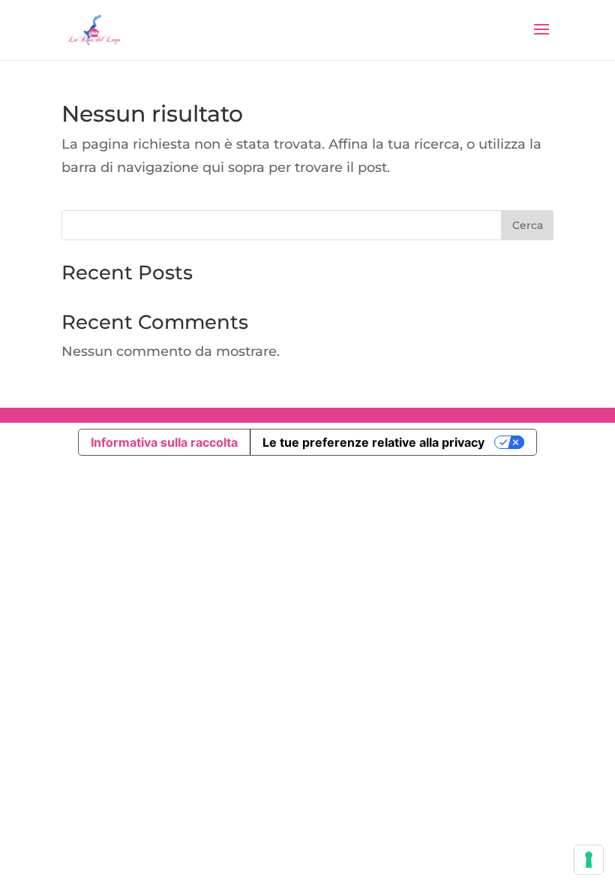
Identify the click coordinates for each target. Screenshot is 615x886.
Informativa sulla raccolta (164, 442)
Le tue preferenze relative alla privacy (373, 442)
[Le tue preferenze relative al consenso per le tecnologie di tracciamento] (588, 859)
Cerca (527, 225)
